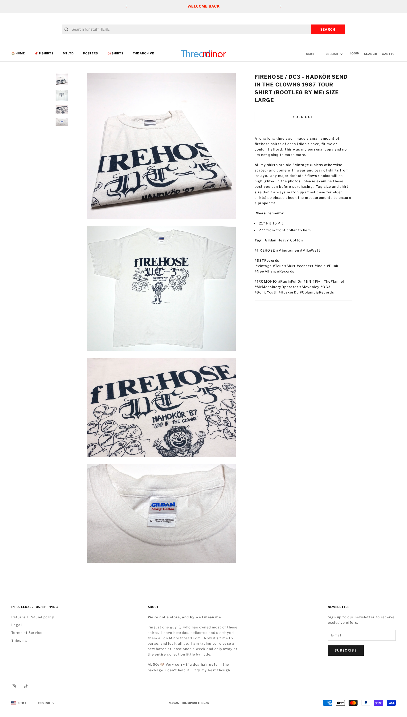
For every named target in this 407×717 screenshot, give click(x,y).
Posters (90, 53)
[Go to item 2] (61, 95)
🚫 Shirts (115, 53)
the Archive (143, 53)
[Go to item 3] (61, 109)
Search (327, 29)
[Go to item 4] (61, 122)
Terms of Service (26, 633)
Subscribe (346, 650)
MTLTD (68, 53)
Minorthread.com (185, 638)
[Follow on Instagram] (13, 686)
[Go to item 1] (61, 79)
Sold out (303, 116)
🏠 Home (18, 53)
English (332, 54)
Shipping (19, 640)
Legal (16, 625)
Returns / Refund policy (32, 617)
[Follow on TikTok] (26, 686)
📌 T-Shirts (43, 53)
